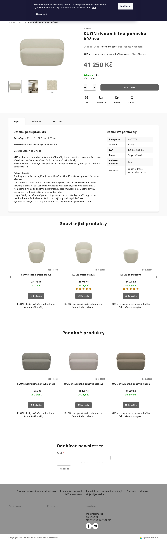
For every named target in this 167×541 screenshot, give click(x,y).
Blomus (87, 29)
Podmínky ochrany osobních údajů (104, 491)
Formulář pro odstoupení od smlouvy (36, 491)
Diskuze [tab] (57, 121)
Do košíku (130, 87)
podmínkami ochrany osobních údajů (92, 463)
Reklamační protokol (71, 491)
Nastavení (41, 14)
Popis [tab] (17, 121)
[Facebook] (89, 526)
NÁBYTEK (133, 139)
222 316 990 (92, 517)
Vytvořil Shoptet (151, 537)
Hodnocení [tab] (36, 121)
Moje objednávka (95, 494)
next (156, 277)
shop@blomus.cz (95, 513)
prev (10, 277)
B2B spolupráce (73, 494)
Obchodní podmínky (137, 491)
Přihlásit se (64, 469)
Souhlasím (125, 6)
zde (94, 7)
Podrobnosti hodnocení (130, 46)
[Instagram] (95, 526)
